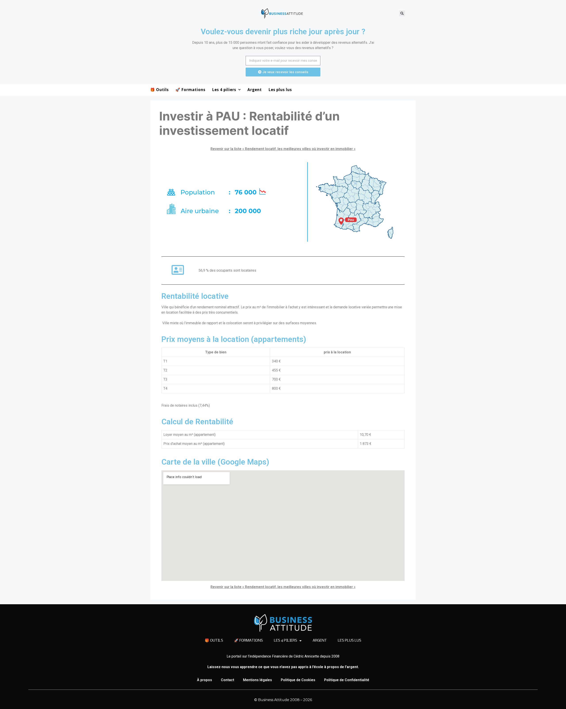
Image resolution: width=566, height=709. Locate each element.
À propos (204, 680)
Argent (254, 89)
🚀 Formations (190, 89)
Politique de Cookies (298, 680)
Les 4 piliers (224, 89)
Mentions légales (257, 680)
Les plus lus (280, 89)
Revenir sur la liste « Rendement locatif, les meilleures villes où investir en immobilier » (283, 149)
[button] (402, 13)
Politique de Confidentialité (346, 680)
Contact (227, 680)
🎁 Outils (159, 89)
